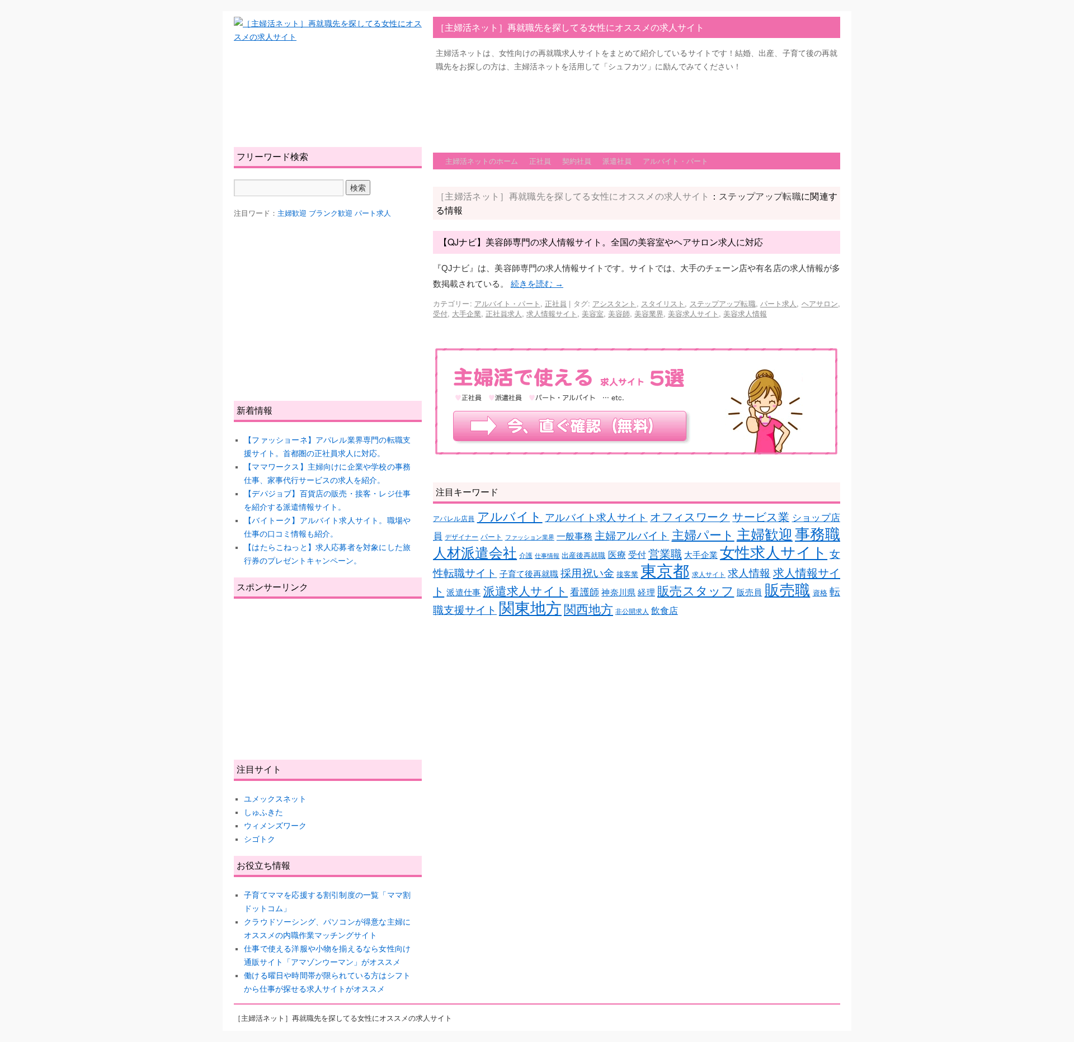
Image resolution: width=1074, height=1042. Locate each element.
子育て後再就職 (529, 574)
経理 (646, 592)
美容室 (593, 313)
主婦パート (703, 535)
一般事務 (574, 536)
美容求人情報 (745, 313)
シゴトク (259, 839)
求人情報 (749, 573)
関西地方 (588, 610)
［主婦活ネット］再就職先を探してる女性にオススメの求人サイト (570, 27)
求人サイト (709, 574)
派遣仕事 (463, 592)
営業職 (665, 553)
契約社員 (576, 160)
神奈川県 (618, 592)
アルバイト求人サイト (596, 517)
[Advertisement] (636, 107)
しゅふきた (263, 812)
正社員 (540, 160)
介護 (526, 555)
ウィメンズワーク (275, 825)
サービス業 (760, 517)
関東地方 (530, 608)
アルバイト (510, 517)
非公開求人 (632, 611)
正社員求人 (504, 313)
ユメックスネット (275, 798)
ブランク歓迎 (330, 213)
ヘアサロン (820, 303)
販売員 (749, 592)
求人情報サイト (551, 313)
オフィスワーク (690, 517)
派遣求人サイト (525, 591)
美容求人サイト (693, 313)
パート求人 (778, 303)
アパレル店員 (453, 518)
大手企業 (466, 313)
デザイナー (461, 537)
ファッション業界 (529, 537)
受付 (440, 313)
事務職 (817, 534)
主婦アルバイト (632, 536)
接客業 (627, 574)
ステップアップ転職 (723, 303)
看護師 (584, 592)
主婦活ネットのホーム (481, 160)
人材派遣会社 (475, 553)
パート (491, 537)
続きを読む (537, 283)
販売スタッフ (695, 591)
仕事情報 (547, 555)
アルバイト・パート (675, 160)
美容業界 (648, 313)
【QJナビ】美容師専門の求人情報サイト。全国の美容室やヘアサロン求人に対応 (601, 241)
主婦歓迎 (765, 534)
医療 (617, 555)
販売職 (788, 590)
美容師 (619, 313)
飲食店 (664, 610)
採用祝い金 (587, 573)
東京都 (664, 571)
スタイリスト (663, 303)
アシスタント (614, 303)
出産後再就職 (583, 555)
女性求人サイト (773, 552)
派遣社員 (617, 160)
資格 (820, 593)
